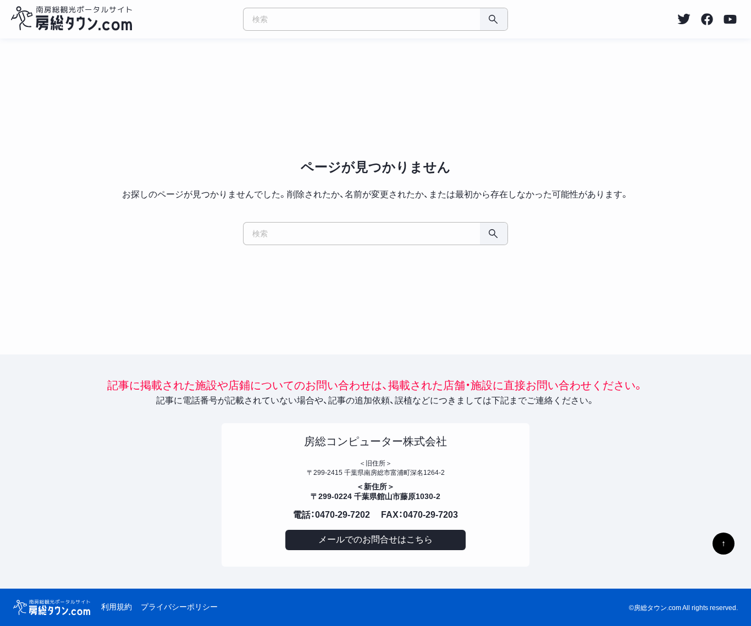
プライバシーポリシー (179, 606)
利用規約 (116, 606)
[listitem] (684, 19)
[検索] (493, 19)
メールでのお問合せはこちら (375, 539)
